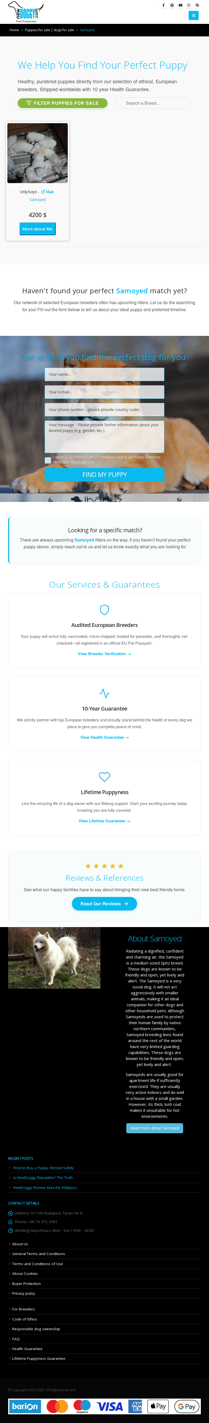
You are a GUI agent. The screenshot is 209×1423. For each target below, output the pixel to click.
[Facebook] (163, 5)
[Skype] (197, 5)
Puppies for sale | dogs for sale (49, 30)
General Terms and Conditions (38, 1253)
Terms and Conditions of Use (37, 1263)
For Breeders (23, 1309)
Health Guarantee (27, 1348)
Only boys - (37, 191)
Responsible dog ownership (36, 1328)
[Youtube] (180, 5)
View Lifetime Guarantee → (104, 821)
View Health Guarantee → (104, 737)
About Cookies (25, 1273)
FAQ (16, 1338)
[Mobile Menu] (194, 15)
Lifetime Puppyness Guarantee (38, 1358)
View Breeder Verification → (104, 654)
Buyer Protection (26, 1283)
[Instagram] (188, 5)
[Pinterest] (171, 5)
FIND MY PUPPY (104, 474)
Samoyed (38, 199)
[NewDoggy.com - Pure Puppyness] (26, 12)
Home (14, 30)
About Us (20, 1243)
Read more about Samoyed (154, 1128)
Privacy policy (23, 1293)
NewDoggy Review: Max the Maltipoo (45, 1187)
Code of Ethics (24, 1319)
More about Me (37, 228)
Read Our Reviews (101, 903)
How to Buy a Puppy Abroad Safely (43, 1167)
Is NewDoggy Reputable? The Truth (43, 1177)
